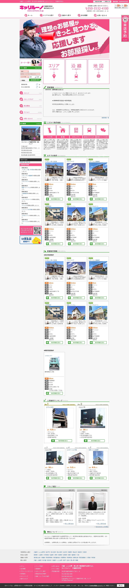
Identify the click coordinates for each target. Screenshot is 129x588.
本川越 (44, 560)
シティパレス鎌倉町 (94, 161)
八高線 (88, 557)
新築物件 (38, 568)
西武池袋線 (82, 557)
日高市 (85, 552)
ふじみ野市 (42, 552)
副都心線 (75, 557)
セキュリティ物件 (41, 571)
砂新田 (65, 555)
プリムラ (24, 205)
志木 (68, 560)
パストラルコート (93, 206)
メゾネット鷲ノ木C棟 (51, 161)
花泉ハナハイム (71, 206)
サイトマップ (24, 576)
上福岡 (40, 555)
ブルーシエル (25, 221)
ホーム (22, 566)
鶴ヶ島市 (59, 552)
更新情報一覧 (105, 117)
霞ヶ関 (72, 560)
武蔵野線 (63, 557)
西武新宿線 (49, 557)
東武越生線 (56, 557)
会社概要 (23, 568)
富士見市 (53, 552)
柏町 (69, 555)
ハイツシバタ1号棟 (27, 209)
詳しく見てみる (69, 523)
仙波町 (51, 555)
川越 (35, 560)
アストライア (70, 161)
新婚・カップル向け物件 (42, 576)
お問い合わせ (55, 566)
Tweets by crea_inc (25, 162)
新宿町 (35, 555)
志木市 (65, 552)
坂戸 (64, 560)
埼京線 (93, 557)
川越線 (43, 557)
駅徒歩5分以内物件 (41, 573)
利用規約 (23, 573)
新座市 (80, 552)
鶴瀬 (77, 560)
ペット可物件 (39, 566)
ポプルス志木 (49, 407)
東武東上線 (37, 557)
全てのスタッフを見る (102, 526)
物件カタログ (24, 578)
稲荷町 (60, 555)
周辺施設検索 (55, 571)
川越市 (35, 552)
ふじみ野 (59, 560)
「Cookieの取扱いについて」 (96, 585)
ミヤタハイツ (48, 355)
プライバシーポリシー (27, 571)
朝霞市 (70, 552)
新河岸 (49, 560)
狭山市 (75, 552)
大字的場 (46, 555)
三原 (78, 555)
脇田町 (74, 555)
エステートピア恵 (72, 450)
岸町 (56, 555)
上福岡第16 (48, 206)
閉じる (120, 585)
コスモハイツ (25, 215)
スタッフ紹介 (55, 568)
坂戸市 (48, 552)
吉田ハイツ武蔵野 (93, 450)
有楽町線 (69, 557)
